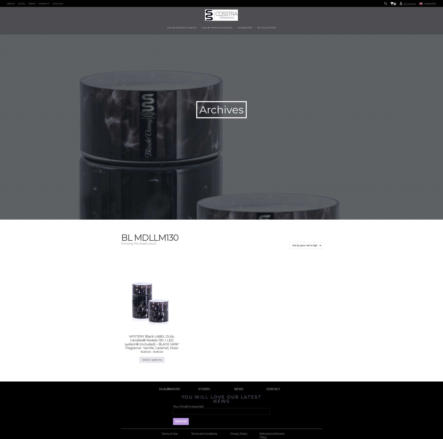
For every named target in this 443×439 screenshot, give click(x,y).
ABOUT (11, 3)
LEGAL (21, 3)
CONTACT (44, 3)
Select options (152, 359)
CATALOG (58, 3)
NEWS (32, 3)
